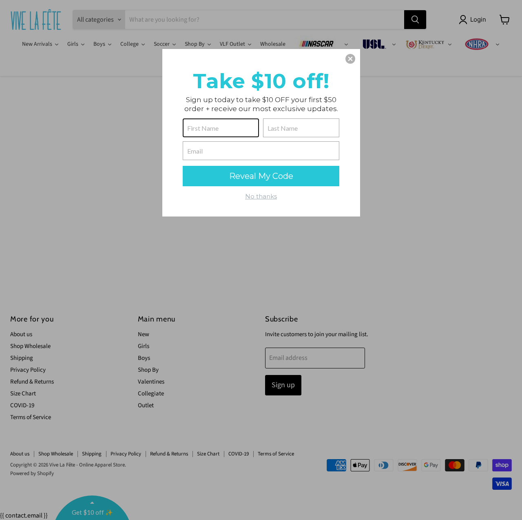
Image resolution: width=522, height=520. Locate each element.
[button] (350, 59)
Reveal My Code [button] (261, 176)
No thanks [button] (261, 196)
